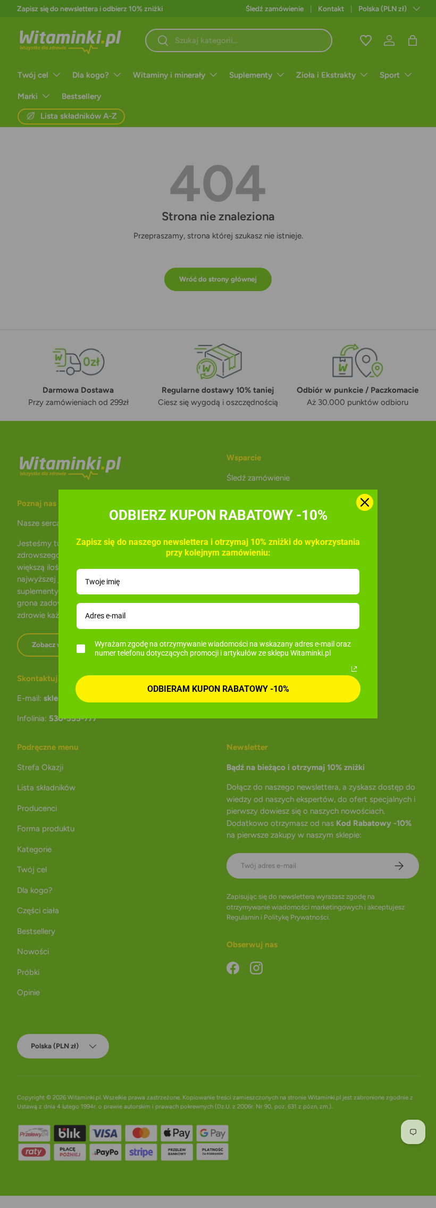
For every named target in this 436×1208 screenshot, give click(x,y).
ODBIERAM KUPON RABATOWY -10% (218, 689)
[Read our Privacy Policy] (354, 669)
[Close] (365, 502)
